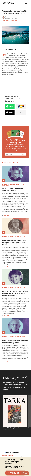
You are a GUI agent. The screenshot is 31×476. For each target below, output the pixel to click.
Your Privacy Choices (12, 452)
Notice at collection (8, 455)
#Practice (12, 184)
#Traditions (14, 20)
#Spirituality (20, 184)
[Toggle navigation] (26, 3)
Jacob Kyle (9, 17)
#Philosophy (6, 20)
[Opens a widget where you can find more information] (25, 473)
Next (23, 154)
